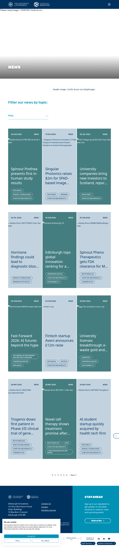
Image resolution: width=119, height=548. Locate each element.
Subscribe (96, 521)
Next (73, 475)
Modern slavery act (71, 538)
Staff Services (86, 543)
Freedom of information (90, 538)
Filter (11, 115)
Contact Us (46, 503)
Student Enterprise (105, 543)
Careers (44, 507)
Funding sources (48, 510)
